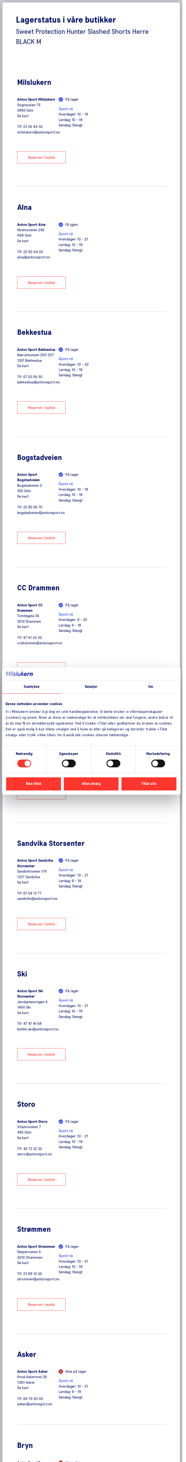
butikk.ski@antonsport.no (38, 1029)
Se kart (23, 116)
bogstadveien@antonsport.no (41, 513)
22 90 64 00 (33, 252)
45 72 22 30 (32, 1149)
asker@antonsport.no (34, 1404)
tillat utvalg (91, 784)
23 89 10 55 (32, 1274)
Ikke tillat (33, 784)
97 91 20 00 (32, 638)
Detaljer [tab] (91, 687)
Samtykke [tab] (31, 687)
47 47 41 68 (32, 1024)
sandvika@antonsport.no (37, 899)
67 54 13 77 (32, 893)
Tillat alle (148, 784)
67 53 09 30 (32, 377)
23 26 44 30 (33, 127)
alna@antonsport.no (33, 257)
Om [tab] (150, 687)
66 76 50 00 (33, 1399)
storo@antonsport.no (34, 1154)
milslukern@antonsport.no (38, 132)
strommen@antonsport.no (38, 1279)
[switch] (69, 763)
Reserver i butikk (41, 157)
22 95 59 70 (32, 507)
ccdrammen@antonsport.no (39, 643)
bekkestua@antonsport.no (38, 382)
